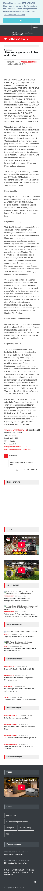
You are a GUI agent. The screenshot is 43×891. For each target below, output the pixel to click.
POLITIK (7, 872)
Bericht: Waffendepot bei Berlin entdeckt (19, 669)
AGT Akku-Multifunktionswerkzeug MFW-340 (20, 738)
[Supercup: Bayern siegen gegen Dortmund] (20, 631)
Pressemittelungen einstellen (17, 822)
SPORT (6, 634)
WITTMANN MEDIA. (18, 888)
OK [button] (21, 21)
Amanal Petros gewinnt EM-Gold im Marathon (20, 700)
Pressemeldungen (25, 828)
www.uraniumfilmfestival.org (15, 430)
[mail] (6, 27)
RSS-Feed (9, 834)
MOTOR (16, 872)
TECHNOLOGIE (28, 872)
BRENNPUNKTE (9, 666)
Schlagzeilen (10, 828)
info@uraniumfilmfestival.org (16, 447)
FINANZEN (31, 870)
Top (34, 882)
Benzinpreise (11, 815)
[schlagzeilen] (2, 27)
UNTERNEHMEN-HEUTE (16, 38)
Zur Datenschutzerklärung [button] (14, 15)
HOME (6, 870)
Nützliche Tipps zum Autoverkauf (16, 718)
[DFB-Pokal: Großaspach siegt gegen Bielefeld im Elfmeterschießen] (21, 642)
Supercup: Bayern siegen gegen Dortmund (19, 636)
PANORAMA (8, 686)
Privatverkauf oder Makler (13, 854)
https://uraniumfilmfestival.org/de (17, 449)
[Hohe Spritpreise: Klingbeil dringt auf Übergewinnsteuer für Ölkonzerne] (21, 592)
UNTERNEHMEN (9, 596)
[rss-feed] (10, 27)
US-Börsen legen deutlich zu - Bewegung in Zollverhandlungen (22, 34)
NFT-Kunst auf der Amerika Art (15, 863)
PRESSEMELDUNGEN (28, 62)
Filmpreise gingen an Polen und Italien (21, 463)
